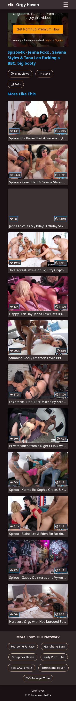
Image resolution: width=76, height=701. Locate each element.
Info (17, 84)
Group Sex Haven (23, 657)
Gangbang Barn (54, 646)
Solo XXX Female (21, 668)
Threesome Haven (53, 668)
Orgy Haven (27, 4)
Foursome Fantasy (22, 646)
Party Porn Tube (54, 657)
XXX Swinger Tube (38, 678)
